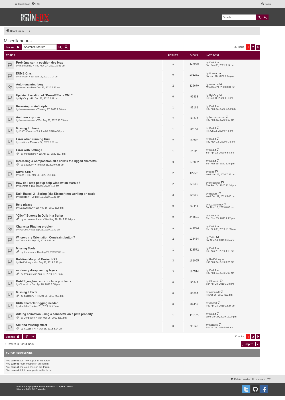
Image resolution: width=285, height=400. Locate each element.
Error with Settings (29, 150)
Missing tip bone (27, 128)
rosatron (23, 87)
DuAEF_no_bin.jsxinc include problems (43, 281)
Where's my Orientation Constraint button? (45, 237)
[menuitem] (35, 4)
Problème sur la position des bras (39, 62)
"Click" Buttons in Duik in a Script (39, 215)
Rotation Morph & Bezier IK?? (36, 259)
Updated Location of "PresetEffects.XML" (44, 95)
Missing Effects (26, 292)
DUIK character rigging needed (37, 303)
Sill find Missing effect (31, 325)
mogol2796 (30, 153)
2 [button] (253, 47)
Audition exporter (28, 117)
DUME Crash (24, 73)
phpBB (33, 386)
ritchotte (23, 185)
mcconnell (214, 182)
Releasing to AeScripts (31, 106)
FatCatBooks (26, 131)
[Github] (255, 389)
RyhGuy (23, 98)
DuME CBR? (24, 172)
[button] (258, 47)
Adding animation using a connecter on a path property (54, 314)
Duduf (212, 62)
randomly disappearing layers (36, 270)
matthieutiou (25, 65)
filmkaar (23, 76)
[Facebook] (264, 389)
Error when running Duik (33, 139)
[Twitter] (246, 389)
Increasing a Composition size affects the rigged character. (56, 161)
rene (21, 175)
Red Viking (25, 262)
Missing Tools (25, 248)
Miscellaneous (18, 40)
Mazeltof (42, 389)
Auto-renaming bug (29, 84)
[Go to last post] (218, 62)
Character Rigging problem (34, 226)
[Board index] (35, 17)
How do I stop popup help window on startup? (48, 182)
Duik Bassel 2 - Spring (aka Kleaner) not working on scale (55, 193)
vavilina (23, 142)
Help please (24, 204)
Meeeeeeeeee (27, 109)
